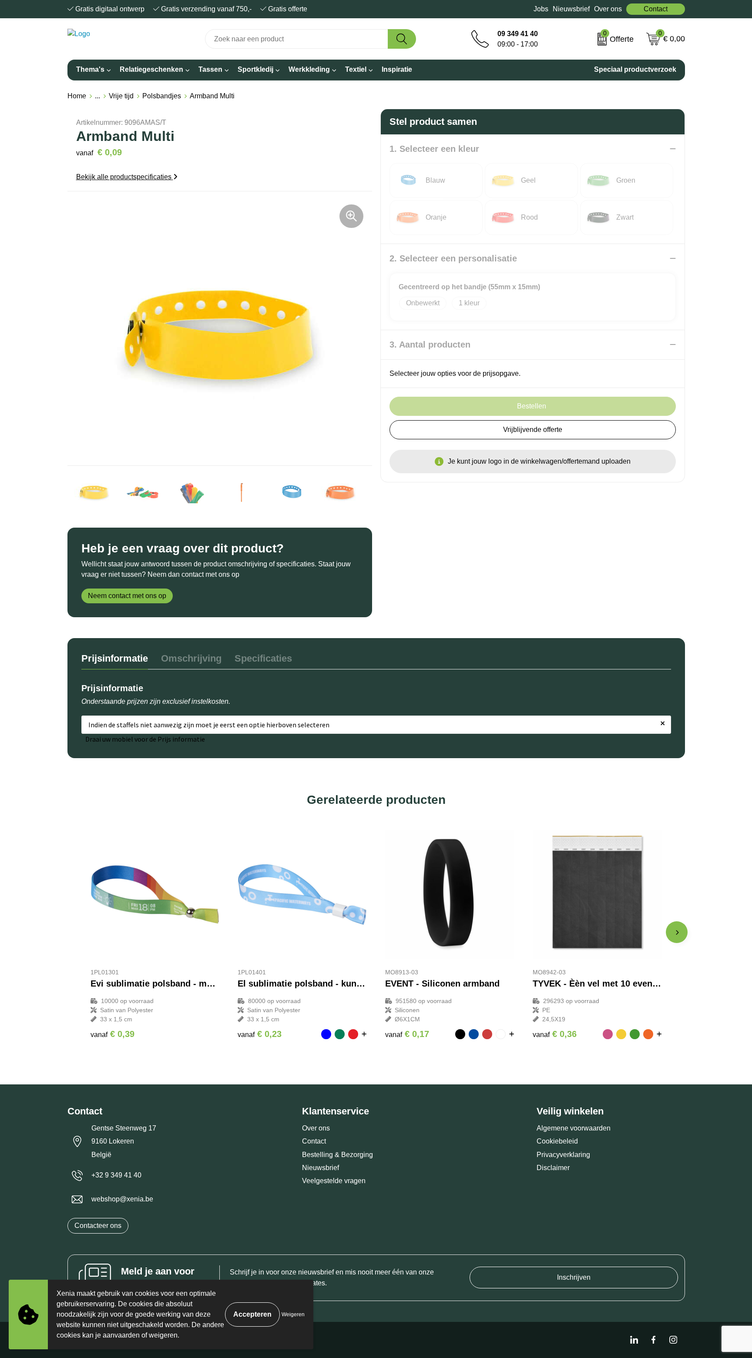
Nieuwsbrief (571, 9)
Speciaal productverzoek (635, 69)
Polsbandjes (161, 96)
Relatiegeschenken (151, 69)
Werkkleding (309, 69)
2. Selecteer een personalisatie (453, 258)
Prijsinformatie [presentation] (114, 658)
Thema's (90, 69)
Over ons (608, 9)
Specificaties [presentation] (263, 658)
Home (76, 96)
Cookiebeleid (557, 1141)
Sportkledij (255, 69)
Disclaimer (553, 1167)
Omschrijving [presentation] (191, 658)
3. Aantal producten (429, 344)
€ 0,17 (407, 1034)
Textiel (355, 69)
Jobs (541, 9)
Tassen (210, 69)
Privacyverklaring (563, 1154)
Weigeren (293, 1314)
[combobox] (296, 39)
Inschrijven (574, 1277)
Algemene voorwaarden (574, 1128)
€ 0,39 (112, 1034)
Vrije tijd (121, 96)
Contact (656, 9)
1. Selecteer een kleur (434, 149)
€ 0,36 (555, 1034)
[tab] (114, 660)
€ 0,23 (260, 1034)
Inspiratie (397, 69)
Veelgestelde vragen (334, 1180)
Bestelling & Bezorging (337, 1154)
